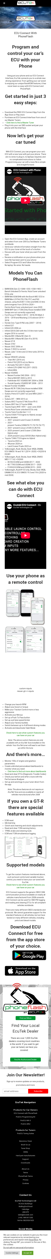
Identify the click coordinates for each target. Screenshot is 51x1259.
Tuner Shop (25, 1148)
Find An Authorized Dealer (25, 1060)
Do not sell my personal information (18, 1248)
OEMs (25, 1152)
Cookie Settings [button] (12, 1253)
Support (25, 1159)
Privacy (25, 1180)
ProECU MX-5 (25, 1120)
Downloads (25, 1163)
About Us (25, 1169)
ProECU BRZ (25, 1124)
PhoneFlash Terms (25, 1176)
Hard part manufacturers (25, 1156)
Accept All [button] (28, 1253)
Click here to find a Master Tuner (20, 123)
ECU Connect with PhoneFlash (25, 1113)
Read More (33, 1240)
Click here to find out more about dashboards (27, 771)
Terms (25, 1173)
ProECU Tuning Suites (25, 1133)
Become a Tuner (25, 1141)
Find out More (25, 1018)
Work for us (25, 1145)
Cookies (25, 1183)
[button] (25, 695)
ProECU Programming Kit (25, 1117)
